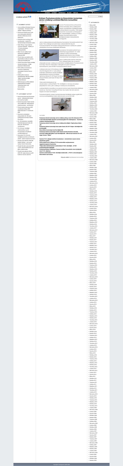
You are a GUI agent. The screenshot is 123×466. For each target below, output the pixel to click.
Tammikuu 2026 (93, 38)
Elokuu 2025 (93, 48)
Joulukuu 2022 (93, 111)
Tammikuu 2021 (93, 156)
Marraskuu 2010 (93, 394)
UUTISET (54, 13)
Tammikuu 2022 (93, 132)
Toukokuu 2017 (93, 241)
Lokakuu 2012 (93, 349)
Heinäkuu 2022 (93, 120)
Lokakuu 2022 (93, 114)
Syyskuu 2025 (93, 46)
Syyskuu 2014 (93, 304)
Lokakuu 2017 (93, 232)
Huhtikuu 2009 (93, 421)
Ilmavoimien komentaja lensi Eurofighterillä (51, 130)
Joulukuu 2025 (93, 40)
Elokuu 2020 (93, 165)
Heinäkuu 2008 (93, 427)
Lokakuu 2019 (93, 185)
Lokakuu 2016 (93, 255)
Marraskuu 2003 (93, 452)
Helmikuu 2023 (93, 107)
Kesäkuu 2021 (93, 146)
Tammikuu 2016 (93, 273)
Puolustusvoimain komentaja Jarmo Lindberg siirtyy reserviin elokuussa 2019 (60, 118)
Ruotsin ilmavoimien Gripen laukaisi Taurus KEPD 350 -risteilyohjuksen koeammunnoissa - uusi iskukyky (26, 103)
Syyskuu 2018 (93, 210)
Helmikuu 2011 (93, 388)
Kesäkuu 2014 (93, 310)
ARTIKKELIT (62, 13)
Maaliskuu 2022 (93, 128)
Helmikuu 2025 (93, 60)
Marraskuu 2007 (93, 433)
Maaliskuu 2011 (93, 386)
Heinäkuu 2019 (93, 191)
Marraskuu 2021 (93, 136)
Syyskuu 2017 (93, 234)
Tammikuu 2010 (93, 405)
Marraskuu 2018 (93, 206)
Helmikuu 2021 (93, 154)
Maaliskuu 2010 (93, 401)
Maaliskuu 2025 (93, 58)
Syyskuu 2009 (93, 413)
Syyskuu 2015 (93, 280)
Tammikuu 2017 (93, 249)
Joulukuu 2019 (93, 181)
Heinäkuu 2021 (93, 144)
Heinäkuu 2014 (93, 308)
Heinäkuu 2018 (93, 214)
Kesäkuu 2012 (93, 357)
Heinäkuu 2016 (93, 261)
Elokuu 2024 (93, 72)
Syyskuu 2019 (93, 187)
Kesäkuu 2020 (93, 169)
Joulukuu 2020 (93, 157)
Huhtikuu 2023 (93, 103)
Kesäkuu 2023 (93, 99)
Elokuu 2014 (93, 306)
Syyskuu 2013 (93, 327)
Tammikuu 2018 (93, 226)
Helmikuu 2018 (93, 224)
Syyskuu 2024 (93, 70)
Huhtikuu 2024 (93, 79)
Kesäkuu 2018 (93, 216)
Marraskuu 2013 (93, 323)
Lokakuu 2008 (93, 425)
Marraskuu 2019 (93, 183)
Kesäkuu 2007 (93, 437)
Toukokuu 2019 (93, 195)
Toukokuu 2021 (93, 148)
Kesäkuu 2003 (93, 460)
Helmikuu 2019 (93, 200)
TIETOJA (75, 13)
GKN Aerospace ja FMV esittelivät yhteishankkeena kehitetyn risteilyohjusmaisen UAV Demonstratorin (26, 84)
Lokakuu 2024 (93, 68)
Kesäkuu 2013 (93, 333)
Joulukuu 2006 (93, 441)
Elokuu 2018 (93, 212)
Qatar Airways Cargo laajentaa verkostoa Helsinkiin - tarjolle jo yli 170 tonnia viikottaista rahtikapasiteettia (25, 47)
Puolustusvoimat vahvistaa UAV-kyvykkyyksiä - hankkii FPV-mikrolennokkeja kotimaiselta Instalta (26, 41)
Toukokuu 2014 (93, 312)
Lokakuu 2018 (93, 208)
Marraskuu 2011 (93, 370)
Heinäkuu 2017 (93, 237)
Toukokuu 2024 (93, 77)
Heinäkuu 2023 (93, 97)
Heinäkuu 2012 (93, 355)
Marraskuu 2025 (93, 42)
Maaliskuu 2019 (93, 198)
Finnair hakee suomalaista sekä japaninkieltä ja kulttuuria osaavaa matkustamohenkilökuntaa (25, 58)
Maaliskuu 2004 (93, 446)
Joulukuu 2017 (93, 228)
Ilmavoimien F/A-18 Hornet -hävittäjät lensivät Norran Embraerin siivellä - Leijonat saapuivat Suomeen (26, 136)
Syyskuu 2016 (93, 257)
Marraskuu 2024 (93, 66)
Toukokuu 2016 (93, 265)
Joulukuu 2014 (93, 298)
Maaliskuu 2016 (93, 269)
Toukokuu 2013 (93, 335)
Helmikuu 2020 (93, 177)
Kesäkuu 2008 (93, 429)
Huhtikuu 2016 (93, 267)
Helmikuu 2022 (93, 130)
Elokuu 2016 (93, 259)
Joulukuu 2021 (93, 134)
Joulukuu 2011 (93, 368)
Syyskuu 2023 (93, 93)
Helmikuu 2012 (93, 364)
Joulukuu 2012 (93, 345)
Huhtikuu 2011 (93, 384)
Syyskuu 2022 (93, 116)
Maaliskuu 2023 (93, 105)
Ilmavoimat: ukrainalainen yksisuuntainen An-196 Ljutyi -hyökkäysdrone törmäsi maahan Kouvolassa (25, 116)
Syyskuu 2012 (93, 351)
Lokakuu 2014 (93, 302)
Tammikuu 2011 (93, 390)
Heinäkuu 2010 (93, 398)
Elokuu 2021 (93, 142)
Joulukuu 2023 (93, 87)
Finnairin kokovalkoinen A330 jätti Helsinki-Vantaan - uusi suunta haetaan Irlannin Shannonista (25, 142)
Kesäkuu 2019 (93, 193)
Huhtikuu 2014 (93, 314)
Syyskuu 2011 (93, 374)
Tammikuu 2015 (93, 296)
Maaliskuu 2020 (93, 175)
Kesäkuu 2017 (93, 239)
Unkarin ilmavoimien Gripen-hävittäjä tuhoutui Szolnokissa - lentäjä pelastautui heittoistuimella (26, 64)
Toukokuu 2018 (93, 218)
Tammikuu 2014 (93, 320)
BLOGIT (69, 13)
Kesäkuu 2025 (93, 52)
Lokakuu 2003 (93, 454)
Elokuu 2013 (93, 329)
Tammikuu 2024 (93, 85)
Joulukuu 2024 (93, 64)
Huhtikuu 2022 (93, 126)
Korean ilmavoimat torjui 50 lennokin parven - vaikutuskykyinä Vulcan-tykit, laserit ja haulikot (26, 98)
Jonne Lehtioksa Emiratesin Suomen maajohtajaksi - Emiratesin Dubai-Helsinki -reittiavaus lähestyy (26, 28)
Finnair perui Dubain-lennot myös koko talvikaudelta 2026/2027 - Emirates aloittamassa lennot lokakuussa (25, 35)
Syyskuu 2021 (93, 140)
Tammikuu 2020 (93, 179)
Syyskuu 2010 (93, 396)
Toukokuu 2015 (93, 288)
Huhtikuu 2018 (93, 220)
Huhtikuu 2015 (93, 290)
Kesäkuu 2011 (93, 380)
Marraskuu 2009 (93, 409)
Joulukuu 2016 (93, 251)
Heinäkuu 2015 (93, 284)
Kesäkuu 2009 (93, 417)
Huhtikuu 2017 (93, 243)
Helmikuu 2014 (93, 318)
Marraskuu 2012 (93, 347)
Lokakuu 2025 (93, 44)
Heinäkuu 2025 (93, 50)
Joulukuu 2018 (93, 204)
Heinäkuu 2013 (93, 331)
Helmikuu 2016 (93, 271)
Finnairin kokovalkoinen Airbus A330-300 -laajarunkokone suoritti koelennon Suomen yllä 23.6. (25, 152)
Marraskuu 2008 (93, 423)
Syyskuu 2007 (93, 435)
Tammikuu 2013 (93, 343)
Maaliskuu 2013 (93, 339)
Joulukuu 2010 (93, 392)
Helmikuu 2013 (93, 341)
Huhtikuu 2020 (93, 173)
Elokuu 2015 (93, 282)
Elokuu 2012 (93, 353)
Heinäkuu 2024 (93, 73)
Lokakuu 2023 (93, 91)
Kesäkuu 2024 (93, 75)
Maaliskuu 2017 (93, 245)
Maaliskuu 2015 (93, 292)
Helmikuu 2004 (93, 448)
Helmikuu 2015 (93, 294)
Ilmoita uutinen (21, 89)
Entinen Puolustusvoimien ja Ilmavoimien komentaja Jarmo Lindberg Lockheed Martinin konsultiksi (60, 19)
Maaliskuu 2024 (93, 81)
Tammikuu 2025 (93, 62)
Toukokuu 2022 (93, 124)
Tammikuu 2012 (93, 366)
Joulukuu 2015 (93, 275)
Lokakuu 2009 (93, 411)
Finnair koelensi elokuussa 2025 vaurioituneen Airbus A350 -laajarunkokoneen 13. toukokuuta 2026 (25, 109)
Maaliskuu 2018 (93, 222)
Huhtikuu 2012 (93, 360)
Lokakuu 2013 (93, 325)
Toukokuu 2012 (93, 358)
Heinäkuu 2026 (93, 27)
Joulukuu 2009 (93, 407)
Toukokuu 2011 (93, 382)
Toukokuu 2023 (93, 101)
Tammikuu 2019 (93, 202)
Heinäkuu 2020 (93, 167)
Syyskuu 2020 (93, 163)
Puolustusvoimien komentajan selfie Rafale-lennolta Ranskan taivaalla (58, 132)
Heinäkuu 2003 (93, 458)
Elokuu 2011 (93, 376)
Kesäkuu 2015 (93, 286)
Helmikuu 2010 (93, 403)
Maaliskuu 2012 (93, 362)
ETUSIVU (47, 13)
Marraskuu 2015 (93, 277)
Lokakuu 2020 (93, 161)
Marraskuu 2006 (93, 442)
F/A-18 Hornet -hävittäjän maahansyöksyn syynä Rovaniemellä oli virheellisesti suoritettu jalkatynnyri (24, 130)
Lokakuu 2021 (93, 138)
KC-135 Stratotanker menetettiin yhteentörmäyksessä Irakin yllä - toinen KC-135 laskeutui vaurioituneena (25, 123)
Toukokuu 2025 (93, 54)
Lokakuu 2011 (93, 372)
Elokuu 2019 (93, 189)
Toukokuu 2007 (93, 439)
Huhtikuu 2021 (93, 150)
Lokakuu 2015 (93, 278)
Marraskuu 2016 (93, 253)
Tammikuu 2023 (93, 109)
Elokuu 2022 (93, 118)
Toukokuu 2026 (93, 31)
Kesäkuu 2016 (93, 263)
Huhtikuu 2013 (93, 337)
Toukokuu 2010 (93, 400)
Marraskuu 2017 (93, 230)
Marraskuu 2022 (93, 113)
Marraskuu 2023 (93, 89)
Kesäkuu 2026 (93, 29)
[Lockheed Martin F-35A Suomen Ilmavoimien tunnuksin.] (61, 104)
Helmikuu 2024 (93, 83)
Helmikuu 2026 (93, 36)
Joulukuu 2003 (93, 450)
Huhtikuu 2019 (93, 196)
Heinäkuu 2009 (93, 415)
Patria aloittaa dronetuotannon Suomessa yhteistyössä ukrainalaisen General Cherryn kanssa (25, 70)
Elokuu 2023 (93, 95)
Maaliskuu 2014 (93, 316)
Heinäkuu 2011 (93, 378)
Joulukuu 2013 (93, 321)
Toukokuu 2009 (93, 419)
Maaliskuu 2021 (93, 152)
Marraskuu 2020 (93, 159)
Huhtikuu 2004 (93, 444)
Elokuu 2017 (93, 236)
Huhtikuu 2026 (93, 32)
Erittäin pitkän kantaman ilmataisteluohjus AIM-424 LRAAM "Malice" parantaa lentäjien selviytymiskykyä (25, 77)
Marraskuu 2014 (93, 300)
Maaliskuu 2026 (93, 34)
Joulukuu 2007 (93, 431)
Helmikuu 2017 (93, 247)
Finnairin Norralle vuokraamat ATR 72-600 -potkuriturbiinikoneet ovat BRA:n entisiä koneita (26, 147)
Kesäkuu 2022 (93, 122)
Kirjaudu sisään (65, 157)
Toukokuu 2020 (93, 171)
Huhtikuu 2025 (93, 56)
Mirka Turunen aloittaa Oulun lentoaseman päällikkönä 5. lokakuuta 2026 (24, 53)
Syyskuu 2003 (93, 456)
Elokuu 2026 (93, 25)
